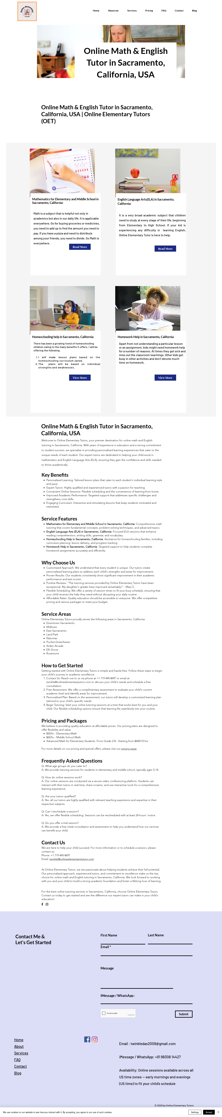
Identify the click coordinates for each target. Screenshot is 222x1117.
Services (21, 1053)
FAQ (17, 1059)
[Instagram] (47, 904)
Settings (195, 1112)
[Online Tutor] (95, 1039)
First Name (109, 935)
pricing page (129, 748)
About (19, 1046)
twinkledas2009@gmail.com (153, 1043)
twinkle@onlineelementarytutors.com (68, 682)
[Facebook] (42, 904)
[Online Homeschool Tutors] (87, 1039)
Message (107, 968)
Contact (20, 1066)
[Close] (218, 1112)
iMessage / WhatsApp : (118, 995)
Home (18, 1040)
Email (105, 947)
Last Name (156, 935)
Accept (209, 1112)
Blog (17, 1073)
